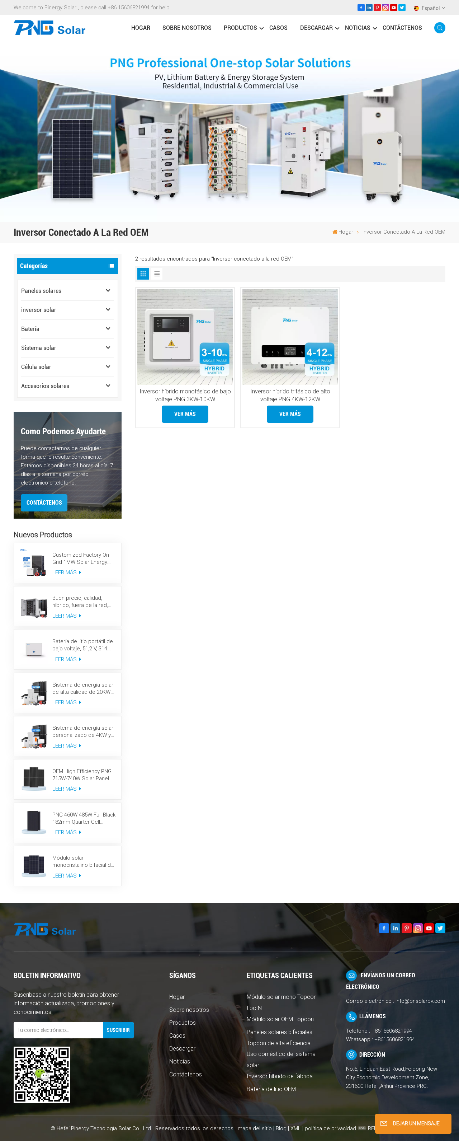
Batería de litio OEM (271, 1089)
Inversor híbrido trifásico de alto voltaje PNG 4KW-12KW (290, 395)
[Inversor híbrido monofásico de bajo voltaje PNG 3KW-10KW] (185, 337)
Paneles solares (41, 290)
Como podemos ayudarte (63, 431)
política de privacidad (330, 1128)
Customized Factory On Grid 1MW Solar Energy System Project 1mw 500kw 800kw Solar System (80, 559)
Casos (278, 27)
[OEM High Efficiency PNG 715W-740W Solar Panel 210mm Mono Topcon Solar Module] (33, 779)
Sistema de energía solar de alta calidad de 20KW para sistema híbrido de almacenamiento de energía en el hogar (82, 689)
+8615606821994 (392, 1031)
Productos (240, 27)
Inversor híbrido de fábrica (280, 1076)
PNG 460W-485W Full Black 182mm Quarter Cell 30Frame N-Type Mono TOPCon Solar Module (83, 819)
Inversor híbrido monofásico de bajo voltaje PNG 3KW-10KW (185, 395)
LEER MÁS (65, 572)
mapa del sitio (255, 1128)
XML (295, 1128)
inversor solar (38, 310)
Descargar (316, 27)
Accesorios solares (45, 386)
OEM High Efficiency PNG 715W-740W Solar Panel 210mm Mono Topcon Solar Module (82, 775)
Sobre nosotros (187, 27)
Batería (30, 329)
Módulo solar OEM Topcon (280, 1019)
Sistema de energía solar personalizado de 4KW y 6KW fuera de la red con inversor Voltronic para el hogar (82, 732)
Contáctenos (402, 27)
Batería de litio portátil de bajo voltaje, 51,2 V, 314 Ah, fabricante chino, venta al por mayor (83, 645)
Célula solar (36, 367)
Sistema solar (38, 348)
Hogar (177, 996)
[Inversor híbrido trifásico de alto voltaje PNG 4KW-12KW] (290, 337)
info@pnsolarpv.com (420, 1001)
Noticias (357, 27)
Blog (281, 1128)
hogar (140, 27)
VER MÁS (185, 414)
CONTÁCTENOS (44, 502)
